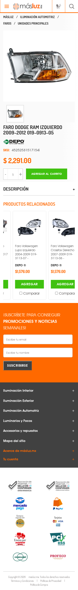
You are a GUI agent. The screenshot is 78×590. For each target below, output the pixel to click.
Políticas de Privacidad (50, 580)
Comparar (23, 293)
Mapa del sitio (14, 441)
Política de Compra (39, 584)
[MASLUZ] (8, 17)
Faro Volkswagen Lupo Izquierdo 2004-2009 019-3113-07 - (18, 255)
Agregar (21, 284)
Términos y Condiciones (22, 580)
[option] (39, 66)
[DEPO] (39, 142)
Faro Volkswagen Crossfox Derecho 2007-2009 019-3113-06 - (54, 255)
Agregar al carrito (46, 173)
